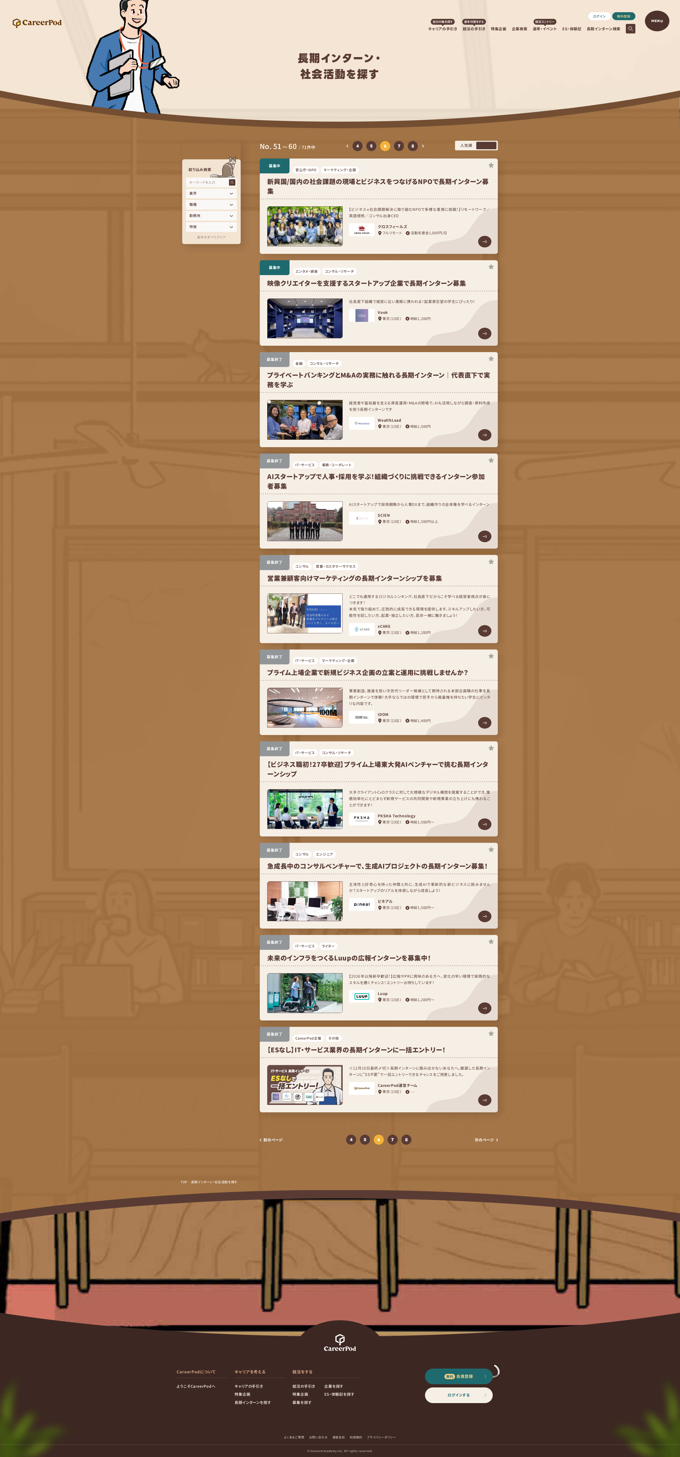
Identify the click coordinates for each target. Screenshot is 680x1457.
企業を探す (333, 1386)
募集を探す (302, 1402)
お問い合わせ (318, 1437)
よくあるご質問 (294, 1437)
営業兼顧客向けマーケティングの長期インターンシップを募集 (354, 578)
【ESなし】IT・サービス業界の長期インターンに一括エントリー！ (356, 1049)
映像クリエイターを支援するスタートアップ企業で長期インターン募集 (366, 283)
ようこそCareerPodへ (196, 1386)
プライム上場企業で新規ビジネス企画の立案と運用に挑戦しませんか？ (368, 672)
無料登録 (624, 16)
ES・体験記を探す (339, 1394)
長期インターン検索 (603, 28)
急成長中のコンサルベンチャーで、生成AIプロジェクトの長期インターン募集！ (377, 865)
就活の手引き (474, 28)
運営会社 (339, 1437)
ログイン (599, 16)
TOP (184, 1182)
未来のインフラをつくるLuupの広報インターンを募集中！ (349, 957)
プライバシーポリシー (381, 1437)
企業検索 (520, 28)
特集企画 (499, 28)
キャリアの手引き (442, 28)
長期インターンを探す (253, 1402)
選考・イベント (545, 28)
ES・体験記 (571, 28)
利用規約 (356, 1437)
